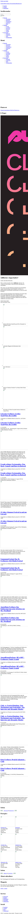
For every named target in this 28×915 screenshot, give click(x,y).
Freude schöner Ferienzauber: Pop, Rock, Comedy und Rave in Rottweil (13, 465)
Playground (5, 32)
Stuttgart (14, 3)
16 (10, 810)
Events (7, 26)
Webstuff (8, 33)
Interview (8, 20)
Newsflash (8, 19)
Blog (7, 24)
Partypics (8, 29)
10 (4, 810)
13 (7, 810)
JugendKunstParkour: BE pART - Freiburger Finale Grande (12, 658)
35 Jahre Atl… (4, 845)
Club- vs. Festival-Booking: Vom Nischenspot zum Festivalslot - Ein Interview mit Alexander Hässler (12, 707)
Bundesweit (19, 3)
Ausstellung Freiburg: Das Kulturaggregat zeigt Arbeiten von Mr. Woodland (13, 609)
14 (9, 873)
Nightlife (5, 25)
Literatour (8, 22)
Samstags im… (18, 845)
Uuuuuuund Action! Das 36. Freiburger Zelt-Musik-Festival (12, 560)
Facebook (5, 907)
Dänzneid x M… (4, 862)
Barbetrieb (17, 827)
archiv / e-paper (4, 888)
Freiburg (2, 3)
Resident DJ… (4, 827)
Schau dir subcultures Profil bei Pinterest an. (10, 110)
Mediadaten (5, 8)
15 (9, 810)
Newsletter (5, 900)
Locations (8, 27)
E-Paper (5, 7)
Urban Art (8, 35)
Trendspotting (9, 37)
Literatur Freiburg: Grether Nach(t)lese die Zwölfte (11, 414)
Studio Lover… (18, 862)
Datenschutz (6, 901)
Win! (7, 36)
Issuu (4, 909)
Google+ (5, 908)
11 (5, 810)
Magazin (5, 17)
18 (13, 810)
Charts (7, 30)
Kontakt (5, 5)
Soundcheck (8, 21)
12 (6, 810)
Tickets (7, 31)
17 (11, 810)
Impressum (5, 896)
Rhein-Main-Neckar (8, 3)
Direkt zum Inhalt (4, 1)
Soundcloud (5, 911)
